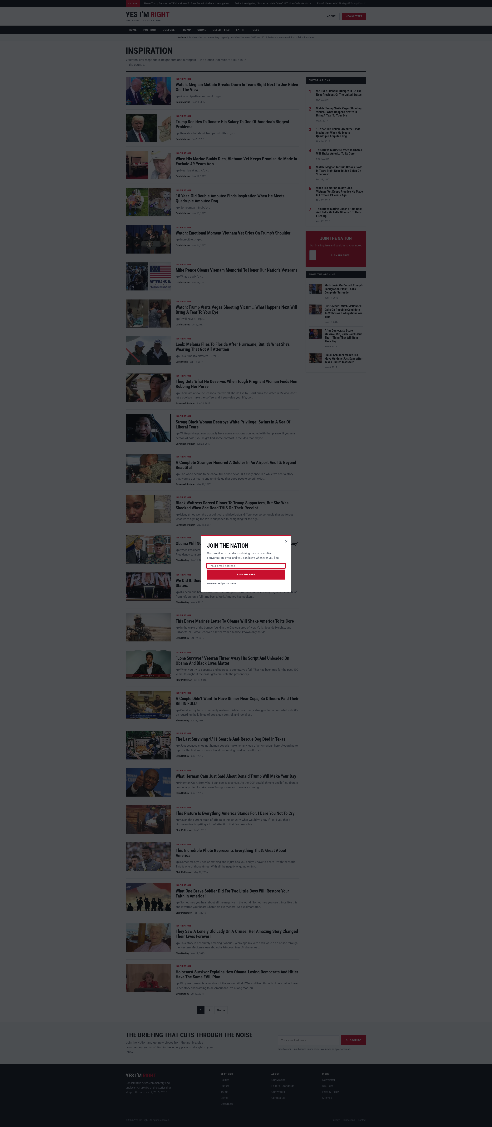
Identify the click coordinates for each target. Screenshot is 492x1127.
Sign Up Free (246, 574)
